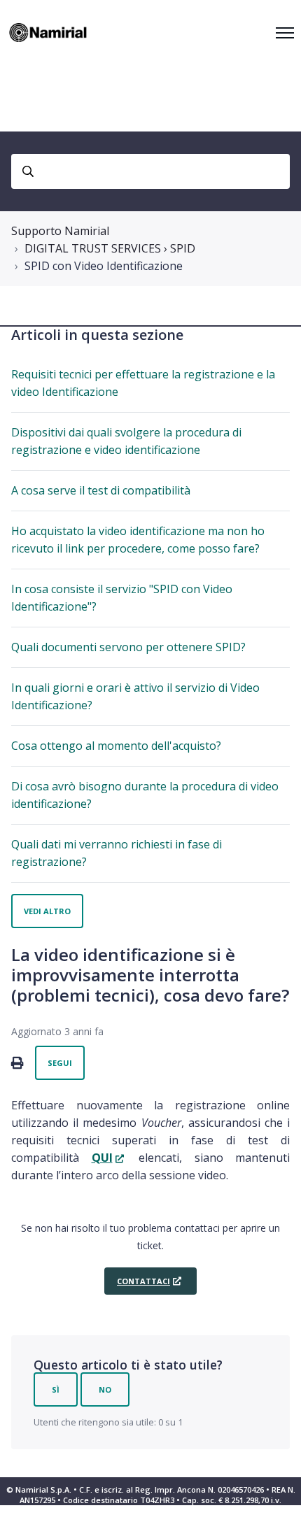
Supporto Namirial (60, 231)
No (105, 1389)
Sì (55, 1389)
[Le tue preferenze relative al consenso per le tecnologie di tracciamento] (276, 1497)
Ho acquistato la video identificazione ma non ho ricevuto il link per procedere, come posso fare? (138, 539)
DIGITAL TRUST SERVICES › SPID (109, 248)
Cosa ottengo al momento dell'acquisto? (116, 745)
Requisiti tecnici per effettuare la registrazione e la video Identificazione (143, 383)
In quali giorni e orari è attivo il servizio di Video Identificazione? (135, 696)
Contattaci (143, 1281)
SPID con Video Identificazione (103, 265)
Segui (60, 1063)
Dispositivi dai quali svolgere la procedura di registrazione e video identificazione (126, 441)
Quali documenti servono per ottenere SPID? (128, 647)
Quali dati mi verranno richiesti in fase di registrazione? (116, 853)
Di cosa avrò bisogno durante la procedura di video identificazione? (145, 794)
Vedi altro (47, 911)
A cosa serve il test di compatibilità (100, 490)
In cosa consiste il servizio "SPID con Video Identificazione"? (121, 597)
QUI (102, 1157)
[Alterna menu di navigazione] (285, 33)
